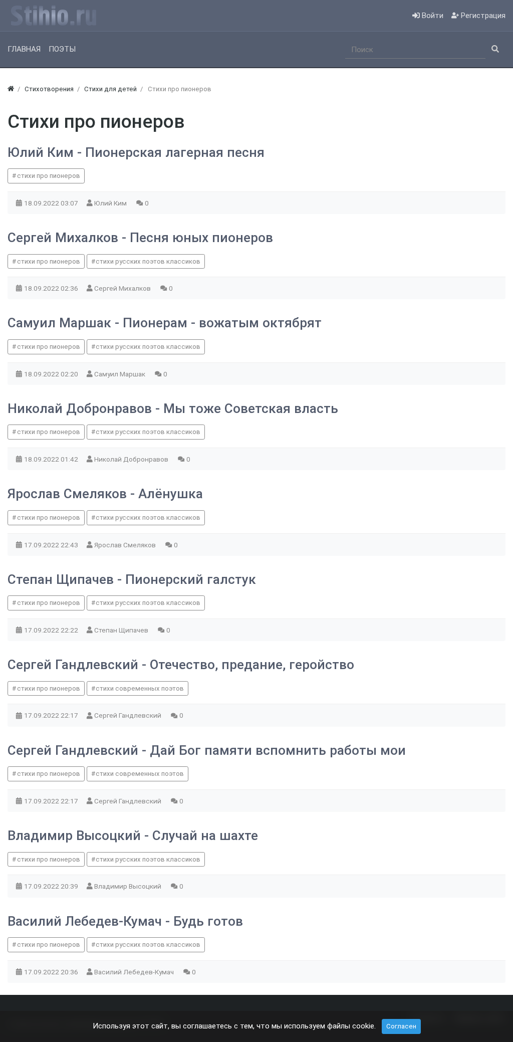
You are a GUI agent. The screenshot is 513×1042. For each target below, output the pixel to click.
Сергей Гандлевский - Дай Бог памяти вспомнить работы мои (207, 750)
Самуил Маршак (120, 374)
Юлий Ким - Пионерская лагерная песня (136, 152)
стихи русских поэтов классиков (148, 261)
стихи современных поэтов (140, 688)
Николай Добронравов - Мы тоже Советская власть (173, 408)
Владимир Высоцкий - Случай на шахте (133, 835)
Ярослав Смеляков (125, 545)
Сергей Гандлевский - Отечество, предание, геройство (181, 664)
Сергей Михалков (123, 288)
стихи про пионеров (48, 175)
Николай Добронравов (132, 459)
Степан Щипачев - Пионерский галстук (132, 579)
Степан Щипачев (122, 630)
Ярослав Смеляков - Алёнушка (105, 493)
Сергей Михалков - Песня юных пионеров (140, 237)
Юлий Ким (111, 203)
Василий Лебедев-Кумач (134, 972)
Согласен (401, 1026)
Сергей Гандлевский (128, 715)
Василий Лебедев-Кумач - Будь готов (125, 921)
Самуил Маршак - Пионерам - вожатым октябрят (165, 322)
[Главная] (11, 89)
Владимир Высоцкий (128, 886)
